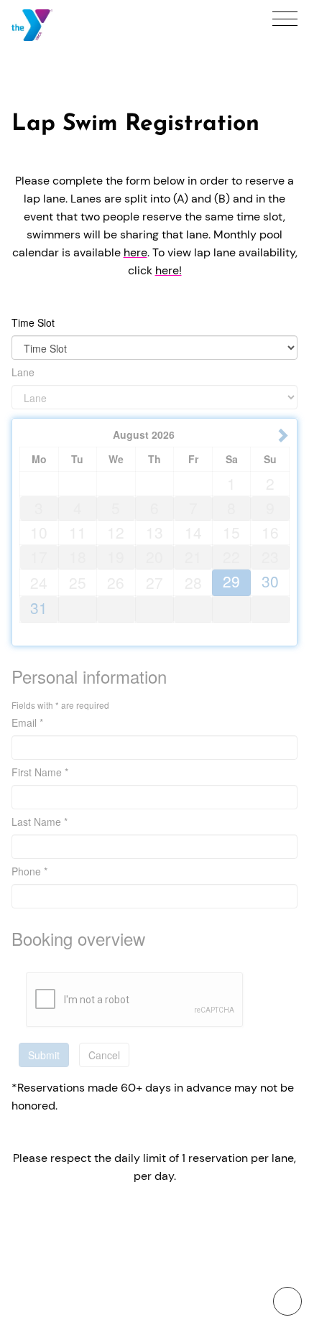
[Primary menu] (285, 18)
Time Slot (33, 322)
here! (168, 270)
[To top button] (287, 1301)
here (135, 252)
